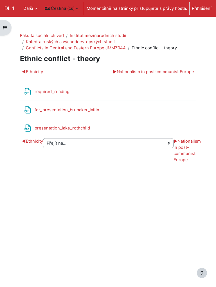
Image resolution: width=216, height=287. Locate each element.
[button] (61, 8)
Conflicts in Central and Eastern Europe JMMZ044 (76, 47)
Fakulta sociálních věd (42, 35)
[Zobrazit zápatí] (202, 273)
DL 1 (9, 8)
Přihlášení (202, 8)
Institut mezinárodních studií (98, 35)
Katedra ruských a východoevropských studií (70, 41)
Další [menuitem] (28, 8)
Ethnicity (32, 71)
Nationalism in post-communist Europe (153, 71)
